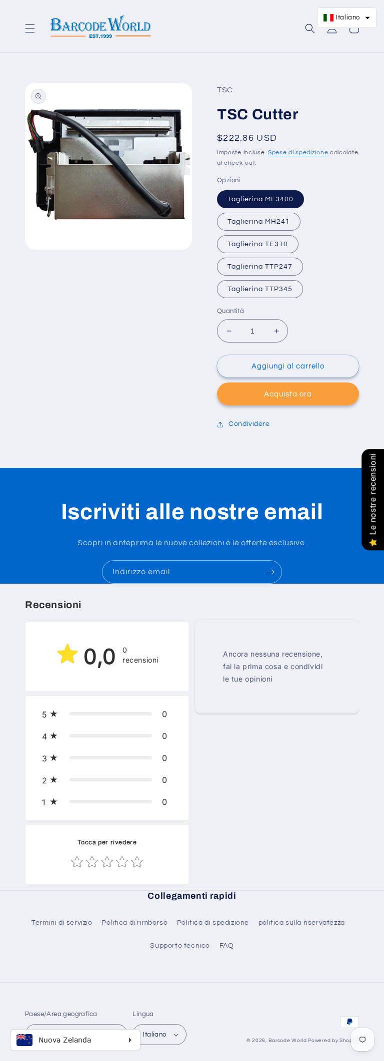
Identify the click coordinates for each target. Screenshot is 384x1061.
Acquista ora (288, 394)
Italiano (154, 1034)
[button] (30, 28)
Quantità (230, 311)
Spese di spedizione (298, 152)
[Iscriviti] (271, 572)
